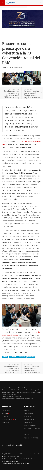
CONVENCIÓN (6, 422)
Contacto (37, 428)
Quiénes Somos (28, 413)
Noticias (5, 413)
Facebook (27, 438)
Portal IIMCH (6, 410)
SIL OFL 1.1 (26, 463)
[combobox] (40, 2)
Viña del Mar (31, 357)
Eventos (4, 6)
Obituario (27, 422)
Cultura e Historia (30, 425)
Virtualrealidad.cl (20, 445)
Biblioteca (27, 428)
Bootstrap (5, 459)
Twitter (36, 438)
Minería (5, 357)
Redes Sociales (7, 419)
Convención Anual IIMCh (17, 357)
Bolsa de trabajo (29, 419)
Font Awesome (6, 463)
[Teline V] (10, 2)
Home (25, 410)
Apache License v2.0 (12, 461)
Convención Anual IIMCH (17, 6)
